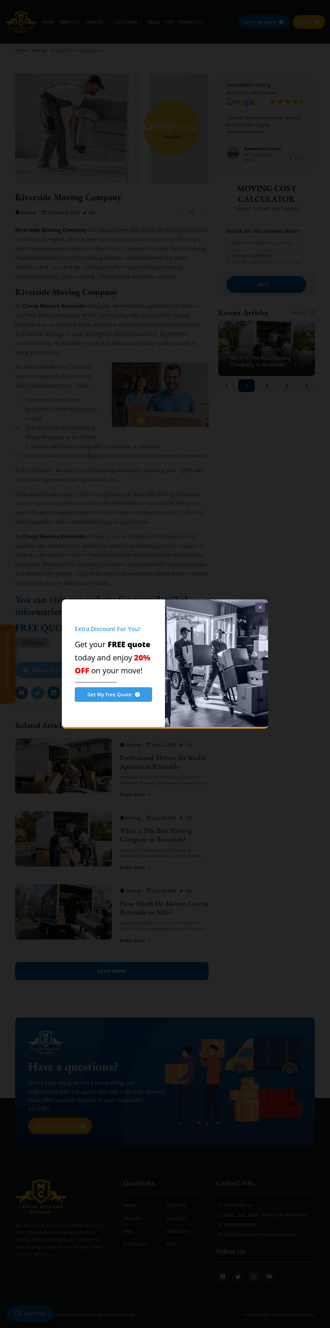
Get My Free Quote (109, 694)
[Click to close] (260, 607)
